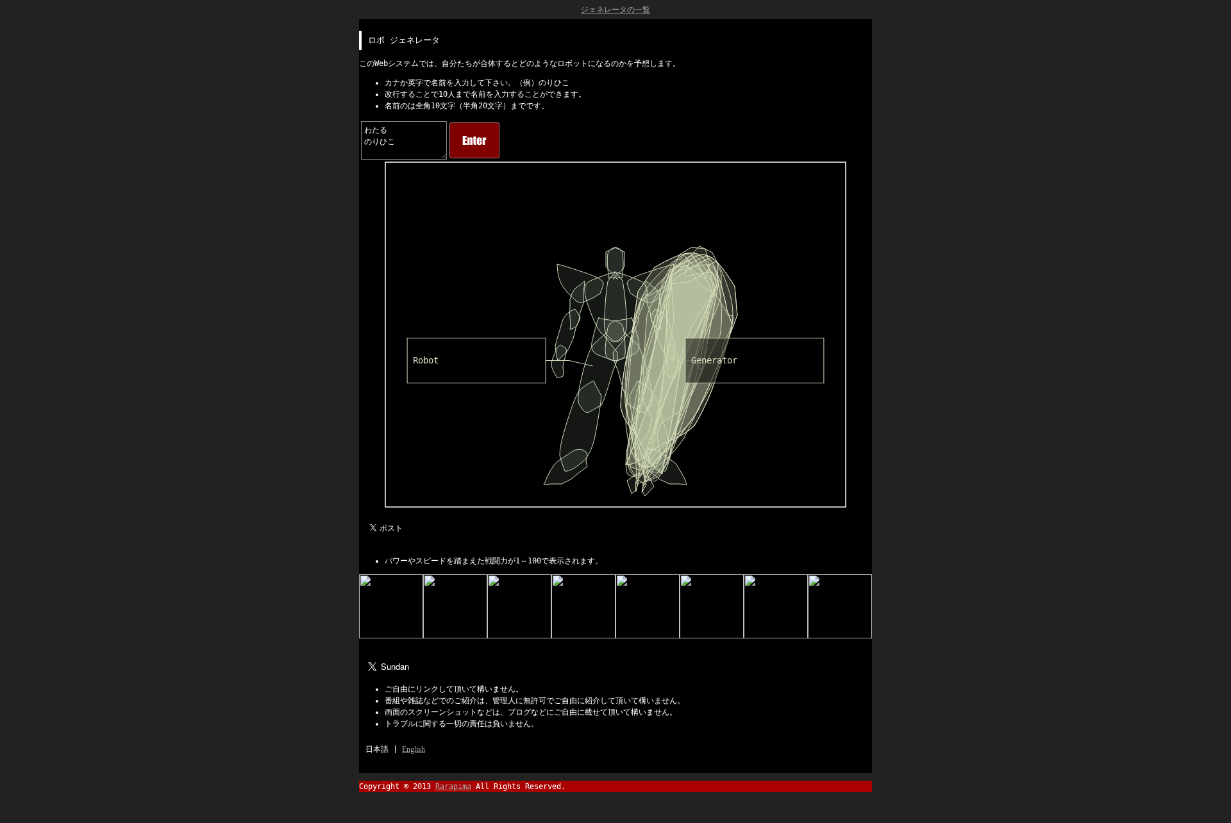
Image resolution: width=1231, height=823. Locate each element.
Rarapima (453, 786)
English (413, 749)
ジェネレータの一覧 (615, 9)
